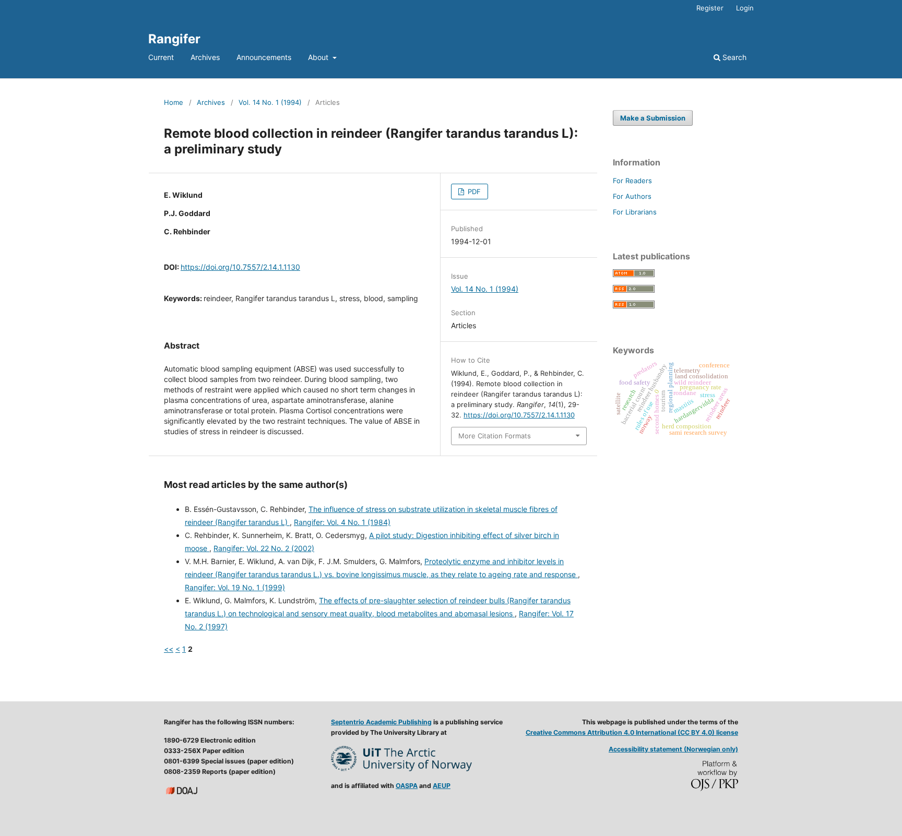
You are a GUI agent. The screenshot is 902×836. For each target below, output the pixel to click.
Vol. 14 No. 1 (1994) (270, 102)
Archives (205, 57)
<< (168, 648)
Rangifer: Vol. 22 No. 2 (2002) (263, 548)
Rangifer (174, 38)
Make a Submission (652, 118)
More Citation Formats (494, 436)
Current (161, 57)
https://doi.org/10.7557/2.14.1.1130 (240, 266)
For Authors (632, 196)
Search (733, 57)
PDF (473, 191)
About (319, 57)
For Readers (632, 180)
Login (745, 8)
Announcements (263, 57)
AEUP (441, 786)
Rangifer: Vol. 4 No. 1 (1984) (342, 522)
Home (173, 102)
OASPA (407, 786)
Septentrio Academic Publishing (381, 722)
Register (709, 8)
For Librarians (635, 212)
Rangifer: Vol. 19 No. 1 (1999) (235, 587)
